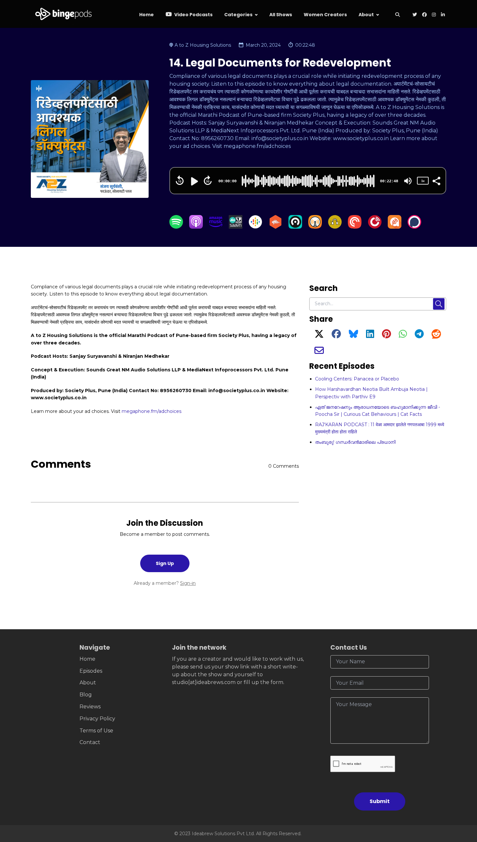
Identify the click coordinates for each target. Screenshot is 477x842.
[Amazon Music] (216, 227)
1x (422, 181)
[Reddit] (436, 336)
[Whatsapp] (403, 336)
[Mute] (408, 181)
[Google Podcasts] (255, 227)
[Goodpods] (335, 227)
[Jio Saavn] (235, 227)
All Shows (280, 14)
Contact (90, 742)
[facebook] (424, 15)
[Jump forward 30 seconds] (208, 180)
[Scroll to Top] (461, 800)
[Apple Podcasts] (196, 227)
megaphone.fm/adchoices (151, 411)
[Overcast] (315, 227)
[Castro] (295, 227)
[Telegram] (419, 336)
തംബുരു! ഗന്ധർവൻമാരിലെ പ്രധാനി (355, 442)
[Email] (319, 352)
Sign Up (165, 563)
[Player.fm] (375, 227)
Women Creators (325, 14)
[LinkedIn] (370, 336)
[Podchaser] (414, 227)
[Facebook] (336, 336)
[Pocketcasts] (354, 227)
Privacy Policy (97, 719)
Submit (380, 801)
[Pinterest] (386, 336)
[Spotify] (176, 227)
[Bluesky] (353, 336)
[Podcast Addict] (394, 227)
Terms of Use (96, 731)
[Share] (436, 180)
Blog (86, 695)
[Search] (397, 15)
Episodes (91, 671)
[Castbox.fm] (275, 227)
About (366, 14)
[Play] (194, 181)
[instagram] (433, 15)
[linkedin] (442, 15)
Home (146, 14)
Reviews (90, 707)
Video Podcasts (193, 14)
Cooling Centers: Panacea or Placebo (357, 379)
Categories (238, 14)
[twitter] (415, 15)
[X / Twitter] (319, 336)
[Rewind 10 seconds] (180, 180)
